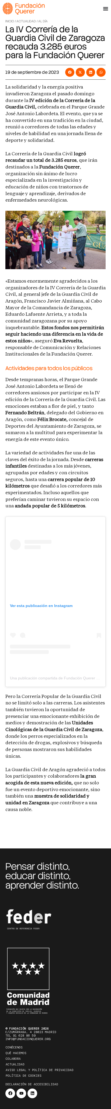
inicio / (10, 21)
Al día (43, 21)
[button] (69, 72)
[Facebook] (10, 1093)
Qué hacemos (16, 1053)
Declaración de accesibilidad (31, 1084)
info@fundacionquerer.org (28, 1039)
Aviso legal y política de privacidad (40, 1070)
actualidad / (27, 21)
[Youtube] (21, 1093)
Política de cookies (23, 1076)
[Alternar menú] (105, 8)
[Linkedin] (32, 1093)
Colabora (13, 1059)
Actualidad (15, 1064)
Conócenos (14, 1047)
